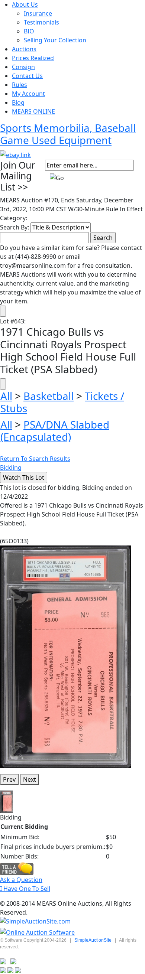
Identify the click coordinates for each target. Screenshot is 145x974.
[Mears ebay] (15, 154)
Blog (18, 102)
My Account (28, 93)
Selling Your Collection (55, 40)
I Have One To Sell (25, 889)
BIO (29, 31)
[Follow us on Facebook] (13, 961)
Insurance (38, 13)
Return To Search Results (35, 459)
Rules (19, 85)
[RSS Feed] (3, 961)
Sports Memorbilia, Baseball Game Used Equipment (68, 134)
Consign (23, 67)
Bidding (11, 467)
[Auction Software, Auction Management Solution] (35, 921)
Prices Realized (33, 58)
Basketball (48, 396)
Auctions (24, 49)
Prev (9, 779)
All (6, 396)
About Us (25, 4)
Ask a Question (21, 880)
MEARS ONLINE (33, 111)
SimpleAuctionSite (93, 940)
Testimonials (41, 22)
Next (29, 779)
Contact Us (27, 76)
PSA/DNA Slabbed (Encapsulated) (54, 430)
